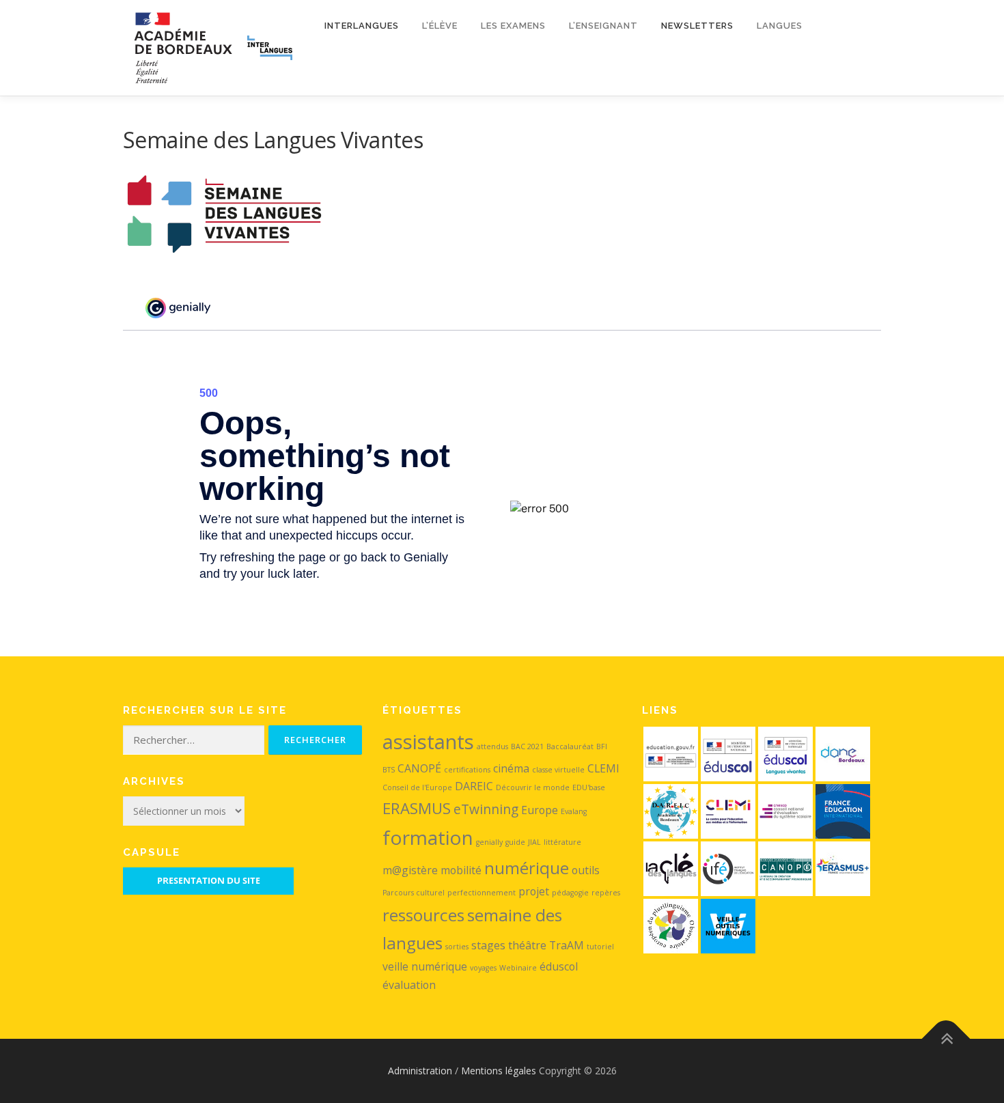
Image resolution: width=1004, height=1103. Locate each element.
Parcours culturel (413, 892)
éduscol (559, 966)
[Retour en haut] (946, 1038)
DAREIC (474, 786)
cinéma (511, 768)
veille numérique (424, 966)
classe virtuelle (558, 769)
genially (489, 842)
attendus (492, 746)
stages (488, 945)
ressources (423, 915)
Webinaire (518, 968)
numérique (526, 867)
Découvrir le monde (533, 787)
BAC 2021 (527, 746)
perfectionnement (481, 892)
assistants (428, 741)
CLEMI (603, 768)
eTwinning (486, 809)
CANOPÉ (419, 768)
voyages (483, 968)
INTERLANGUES (361, 25)
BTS (388, 769)
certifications (467, 769)
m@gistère (410, 870)
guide (515, 842)
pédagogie (570, 892)
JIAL (534, 842)
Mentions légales (498, 1070)
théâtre (527, 945)
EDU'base (588, 787)
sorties (457, 946)
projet (533, 891)
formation (427, 837)
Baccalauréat (570, 746)
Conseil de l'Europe (417, 787)
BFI (601, 746)
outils (586, 870)
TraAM (566, 945)
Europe (539, 810)
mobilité (461, 870)
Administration (420, 1070)
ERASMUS (416, 808)
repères (605, 892)
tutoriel (600, 946)
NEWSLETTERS (697, 25)
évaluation (409, 984)
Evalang (574, 811)
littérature (562, 842)
